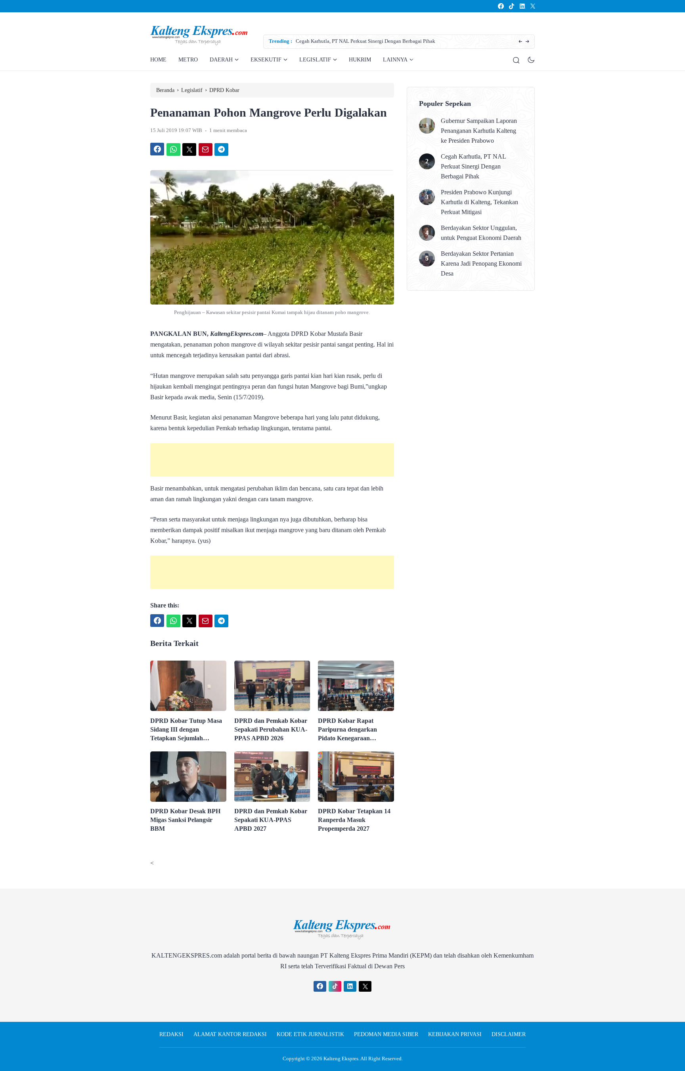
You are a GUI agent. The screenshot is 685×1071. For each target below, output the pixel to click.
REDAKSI (171, 1034)
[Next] (527, 41)
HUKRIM (360, 60)
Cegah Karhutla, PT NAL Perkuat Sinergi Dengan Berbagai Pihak (365, 41)
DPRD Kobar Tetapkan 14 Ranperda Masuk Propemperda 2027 (354, 820)
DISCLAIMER (509, 1034)
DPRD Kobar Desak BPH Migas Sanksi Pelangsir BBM (185, 820)
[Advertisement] (272, 460)
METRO (188, 60)
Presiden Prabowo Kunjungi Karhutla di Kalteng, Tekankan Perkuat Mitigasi (479, 202)
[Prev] (520, 41)
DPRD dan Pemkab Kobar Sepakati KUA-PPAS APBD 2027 (270, 820)
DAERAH (221, 60)
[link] (500, 6)
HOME (158, 60)
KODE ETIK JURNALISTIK (310, 1034)
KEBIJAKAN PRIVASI (455, 1034)
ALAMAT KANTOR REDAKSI (230, 1034)
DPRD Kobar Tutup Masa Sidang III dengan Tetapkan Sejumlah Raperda (186, 730)
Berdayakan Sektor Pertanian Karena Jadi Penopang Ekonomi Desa (481, 263)
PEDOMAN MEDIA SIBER (386, 1034)
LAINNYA (395, 60)
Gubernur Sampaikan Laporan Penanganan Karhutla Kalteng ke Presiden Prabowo (479, 130)
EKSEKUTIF (266, 60)
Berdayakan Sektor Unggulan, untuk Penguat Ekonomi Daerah (481, 232)
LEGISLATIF (315, 60)
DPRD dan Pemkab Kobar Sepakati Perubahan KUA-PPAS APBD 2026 (270, 729)
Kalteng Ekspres (340, 1058)
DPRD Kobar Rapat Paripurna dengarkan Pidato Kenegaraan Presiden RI (347, 730)
